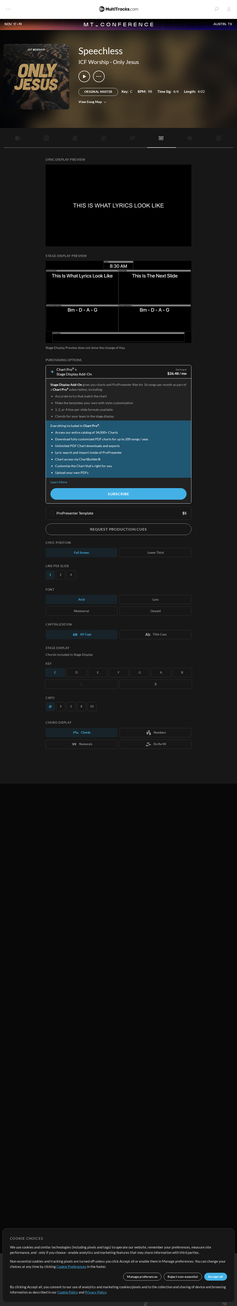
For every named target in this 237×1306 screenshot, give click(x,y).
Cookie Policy (67, 1292)
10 (92, 706)
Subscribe (118, 494)
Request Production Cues (118, 529)
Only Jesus (126, 61)
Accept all (215, 1277)
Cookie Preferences (71, 1266)
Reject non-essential (183, 1277)
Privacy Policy (95, 1292)
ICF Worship (93, 61)
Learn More (58, 482)
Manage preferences (142, 1277)
